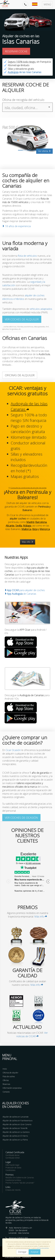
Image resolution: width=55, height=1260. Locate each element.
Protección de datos (13, 1167)
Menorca (45, 529)
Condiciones (10, 1170)
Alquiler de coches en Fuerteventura (17, 1120)
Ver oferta (43, 151)
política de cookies (43, 1248)
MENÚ (47, 4)
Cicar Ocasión (13, 750)
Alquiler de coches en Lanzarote (16, 1116)
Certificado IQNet (13, 1157)
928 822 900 (22, 1238)
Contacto (6, 1091)
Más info (26, 541)
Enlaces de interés (13, 1190)
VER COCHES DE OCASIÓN (21, 817)
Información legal (12, 1165)
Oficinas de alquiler (10, 1072)
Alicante (10, 525)
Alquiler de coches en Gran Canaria (17, 1124)
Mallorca (26, 529)
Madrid (30, 522)
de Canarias (21, 593)
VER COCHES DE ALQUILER (22, 319)
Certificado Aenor (13, 1155)
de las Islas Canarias (24, 72)
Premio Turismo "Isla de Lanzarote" (20, 1182)
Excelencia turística (13, 1180)
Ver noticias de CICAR (32, 1034)
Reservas (6, 1084)
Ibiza (34, 529)
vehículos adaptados (41, 309)
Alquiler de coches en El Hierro (15, 1136)
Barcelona (41, 522)
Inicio (5, 1069)
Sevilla (18, 525)
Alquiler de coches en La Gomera (16, 1132)
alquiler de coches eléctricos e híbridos (23, 297)
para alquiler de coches (26, 590)
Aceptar (34, 1251)
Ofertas (6, 1080)
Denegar (22, 1251)
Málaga (27, 525)
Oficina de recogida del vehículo (23, 100)
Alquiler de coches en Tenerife (15, 1128)
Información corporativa (12, 1088)
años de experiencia (18, 226)
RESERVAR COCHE (16, 51)
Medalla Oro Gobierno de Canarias (20, 1177)
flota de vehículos (27, 255)
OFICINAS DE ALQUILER (20, 375)
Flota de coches (9, 1076)
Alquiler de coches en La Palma (15, 1139)
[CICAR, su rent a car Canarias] (6, 4)
